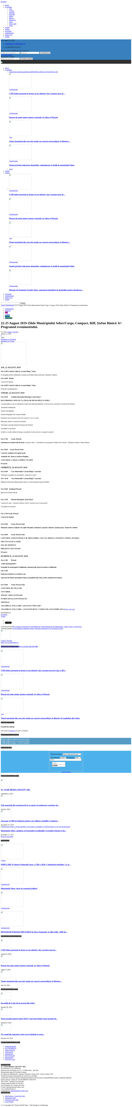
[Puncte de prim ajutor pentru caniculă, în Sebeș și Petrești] (20, 111)
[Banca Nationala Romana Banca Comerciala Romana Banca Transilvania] (72, 754)
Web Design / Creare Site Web (15, 1096)
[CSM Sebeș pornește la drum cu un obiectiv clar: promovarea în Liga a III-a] (20, 88)
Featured (8, 310)
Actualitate (8, 7)
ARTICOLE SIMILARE (10, 646)
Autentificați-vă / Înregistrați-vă (15, 44)
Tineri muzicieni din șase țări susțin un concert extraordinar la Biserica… (40, 141)
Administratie (9, 33)
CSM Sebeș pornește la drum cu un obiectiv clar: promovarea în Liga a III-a (33, 670)
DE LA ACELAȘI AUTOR (28, 646)
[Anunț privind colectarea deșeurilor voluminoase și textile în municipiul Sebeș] (20, 159)
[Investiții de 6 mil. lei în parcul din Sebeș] (6, 999)
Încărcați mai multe (7, 836)
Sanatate (12, 13)
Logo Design (9, 1102)
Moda (11, 16)
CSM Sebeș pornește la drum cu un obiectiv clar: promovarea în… (37, 93)
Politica (7, 29)
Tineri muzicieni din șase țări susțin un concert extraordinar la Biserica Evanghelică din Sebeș (40, 718)
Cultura (11, 11)
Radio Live (8, 35)
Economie (8, 31)
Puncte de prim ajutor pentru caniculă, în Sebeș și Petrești (33, 117)
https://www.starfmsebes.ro (9, 642)
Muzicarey (12, 20)
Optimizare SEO (10, 1098)
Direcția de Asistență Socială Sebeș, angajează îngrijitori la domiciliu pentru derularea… (46, 290)
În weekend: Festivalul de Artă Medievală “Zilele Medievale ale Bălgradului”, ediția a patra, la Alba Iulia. (47, 627)
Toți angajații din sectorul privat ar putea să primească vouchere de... (30, 805)
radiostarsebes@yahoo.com (19, 1091)
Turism (7, 27)
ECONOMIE (10, 1048)
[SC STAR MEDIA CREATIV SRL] (6, 786)
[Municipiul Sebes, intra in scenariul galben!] (12, 882)
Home (7, 5)
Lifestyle (9, 1052)
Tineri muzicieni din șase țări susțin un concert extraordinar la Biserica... (31, 981)
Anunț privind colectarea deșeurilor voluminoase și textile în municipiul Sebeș (41, 165)
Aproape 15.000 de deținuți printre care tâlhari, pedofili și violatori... (30, 821)
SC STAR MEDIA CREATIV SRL (15, 790)
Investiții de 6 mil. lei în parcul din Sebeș (18, 1003)
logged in (12, 731)
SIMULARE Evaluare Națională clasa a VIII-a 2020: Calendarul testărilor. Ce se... (36, 864)
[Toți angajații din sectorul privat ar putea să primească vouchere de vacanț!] (6, 801)
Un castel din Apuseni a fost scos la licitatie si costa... (23, 1034)
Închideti (3, 2)
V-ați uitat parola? (6, 55)
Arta (10, 9)
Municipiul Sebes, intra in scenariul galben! (19, 888)
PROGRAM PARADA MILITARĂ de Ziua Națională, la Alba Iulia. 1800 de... (34, 932)
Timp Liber (12, 24)
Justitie (7, 37)
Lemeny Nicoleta (12, 332)
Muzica (11, 18)
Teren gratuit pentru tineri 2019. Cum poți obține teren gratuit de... (29, 1019)
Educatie (12, 14)
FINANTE (10, 1056)
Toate (11, 72)
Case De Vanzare (66, 772)
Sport (11, 22)
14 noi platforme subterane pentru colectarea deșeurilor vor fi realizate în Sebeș (37, 628)
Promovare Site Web (11, 1100)
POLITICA (10, 1059)
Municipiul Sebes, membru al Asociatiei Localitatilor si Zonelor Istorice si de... (33, 831)
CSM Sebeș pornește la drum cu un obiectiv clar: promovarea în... (29, 950)
